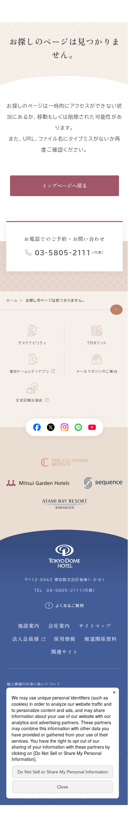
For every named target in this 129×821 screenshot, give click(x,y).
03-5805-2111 (63, 252)
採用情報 (64, 638)
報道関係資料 (100, 638)
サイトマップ (95, 625)
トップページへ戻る (64, 185)
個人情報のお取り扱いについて (33, 684)
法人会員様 (25, 638)
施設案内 (28, 625)
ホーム (12, 300)
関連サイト (64, 651)
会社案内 (59, 625)
